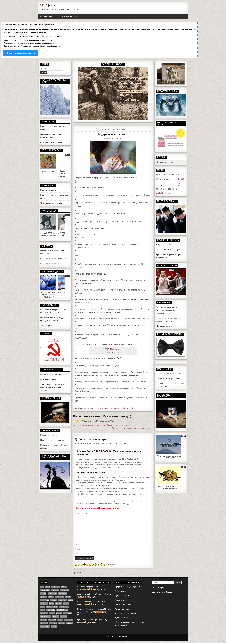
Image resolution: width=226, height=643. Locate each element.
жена (67, 597)
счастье (158, 186)
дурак (162, 174)
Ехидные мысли (121, 600)
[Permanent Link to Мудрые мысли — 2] (113, 157)
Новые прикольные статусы (168, 250)
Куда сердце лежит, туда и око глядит (93, 620)
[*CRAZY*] (104, 564)
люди (158, 183)
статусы (166, 186)
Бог (162, 186)
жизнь (86, 408)
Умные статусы (48, 171)
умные (62, 623)
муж (173, 183)
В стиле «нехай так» (49, 190)
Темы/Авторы (46, 16)
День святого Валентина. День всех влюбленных (170, 487)
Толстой (129, 408)
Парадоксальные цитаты (125, 613)
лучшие (93, 408)
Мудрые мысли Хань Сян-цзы (169, 373)
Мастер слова (120, 591)
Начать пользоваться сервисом (21, 53)
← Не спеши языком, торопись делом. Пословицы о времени (100, 425)
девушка (174, 179)
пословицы (45, 616)
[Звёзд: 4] (80, 421)
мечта (100, 408)
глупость (52, 593)
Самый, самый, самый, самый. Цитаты (94, 594)
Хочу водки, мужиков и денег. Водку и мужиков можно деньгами (53, 387)
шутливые (181, 183)
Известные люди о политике (52, 440)
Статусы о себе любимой (51, 142)
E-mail (78, 549)
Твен (48, 587)
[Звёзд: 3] (78, 421)
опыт (168, 179)
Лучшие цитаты (47, 326)
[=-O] (93, 564)
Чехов (63, 587)
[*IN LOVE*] (98, 564)
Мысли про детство (48, 435)
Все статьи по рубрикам (66, 16)
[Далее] (69, 155)
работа (116, 408)
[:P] (87, 565)
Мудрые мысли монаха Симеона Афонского (170, 457)
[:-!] (95, 564)
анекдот (162, 183)
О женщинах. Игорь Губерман (169, 379)
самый (122, 408)
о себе (158, 174)
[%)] (101, 564)
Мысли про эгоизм (122, 609)
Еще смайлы (110, 565)
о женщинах (62, 610)
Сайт (77, 553)
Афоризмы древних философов (54, 374)
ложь (70, 600)
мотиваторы (52, 607)
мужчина (172, 175)
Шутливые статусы (122, 596)
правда (56, 616)
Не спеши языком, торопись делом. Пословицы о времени (48, 295)
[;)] (84, 564)
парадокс (68, 613)
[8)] (79, 564)
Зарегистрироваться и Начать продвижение (97, 508)
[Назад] (66, 155)
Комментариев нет (113, 138)
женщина (172, 189)
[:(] (82, 564)
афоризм (162, 192)
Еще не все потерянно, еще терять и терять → (132, 428)
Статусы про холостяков (51, 203)
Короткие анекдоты (48, 264)
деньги (168, 183)
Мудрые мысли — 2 (113, 134)
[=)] (76, 564)
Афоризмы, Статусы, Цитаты (113, 129)
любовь (181, 179)
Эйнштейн (45, 590)
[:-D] (90, 564)
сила (177, 174)
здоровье (62, 600)
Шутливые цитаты (48, 379)
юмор (54, 626)
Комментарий (81, 514)
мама (58, 603)
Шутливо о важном (122, 604)
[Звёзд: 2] (76, 421)
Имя (77, 544)
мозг (176, 183)
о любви (177, 186)
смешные (69, 620)
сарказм (52, 620)
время (159, 189)
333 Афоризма (50, 5)
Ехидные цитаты (163, 245)
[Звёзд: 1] (74, 421)
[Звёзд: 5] (82, 421)
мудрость (108, 408)
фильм (69, 623)
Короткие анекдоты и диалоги (53, 259)
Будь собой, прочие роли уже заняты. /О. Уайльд (48, 233)
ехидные (165, 189)
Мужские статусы (121, 618)
